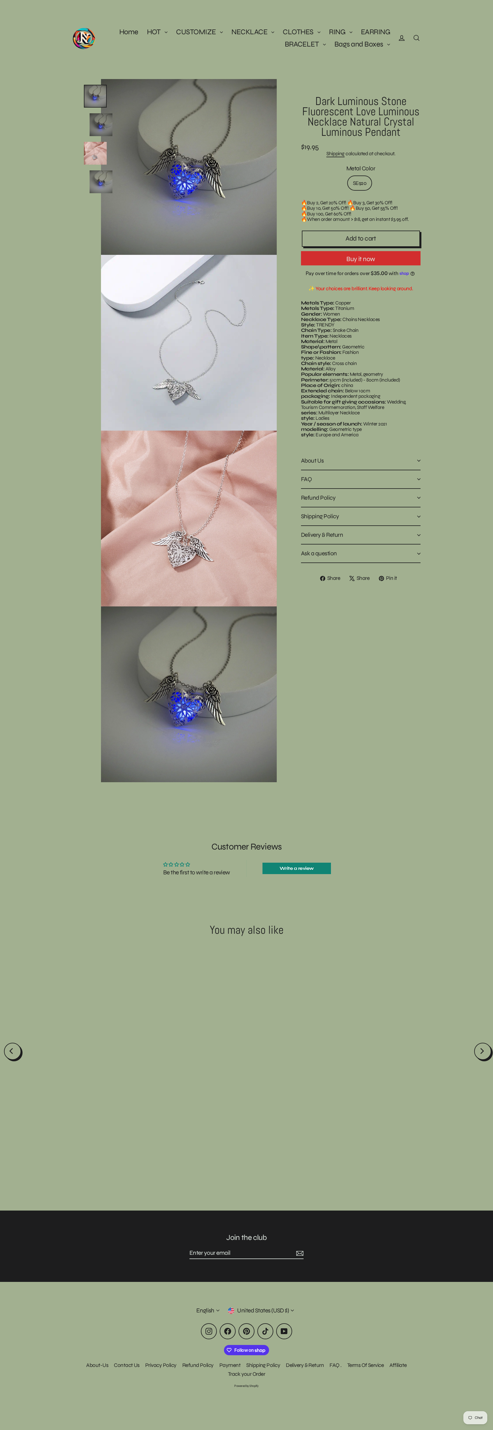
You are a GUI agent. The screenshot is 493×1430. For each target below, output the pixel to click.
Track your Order (246, 1374)
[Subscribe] (299, 1253)
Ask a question (319, 553)
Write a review (297, 868)
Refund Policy (318, 497)
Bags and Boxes (359, 44)
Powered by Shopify (246, 1386)
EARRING (375, 31)
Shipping (335, 153)
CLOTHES (299, 31)
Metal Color (360, 168)
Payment (230, 1365)
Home (128, 31)
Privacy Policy (161, 1365)
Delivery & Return (322, 534)
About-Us (97, 1365)
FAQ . (335, 1365)
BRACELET (302, 44)
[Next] (482, 1051)
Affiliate (398, 1365)
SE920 (359, 183)
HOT (154, 31)
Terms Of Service (365, 1365)
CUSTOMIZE (196, 31)
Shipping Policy (320, 516)
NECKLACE (249, 31)
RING (337, 31)
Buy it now (360, 259)
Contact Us (127, 1365)
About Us (312, 460)
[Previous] (12, 1051)
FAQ (306, 479)
